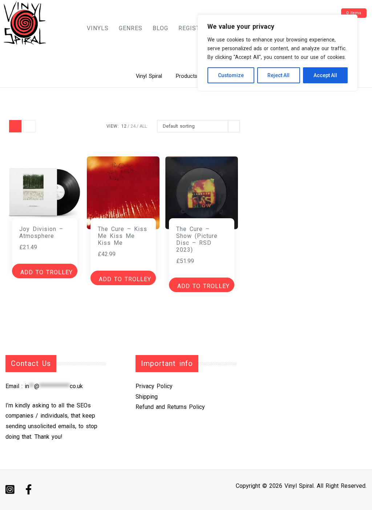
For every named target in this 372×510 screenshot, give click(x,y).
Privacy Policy (154, 386)
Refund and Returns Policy (170, 406)
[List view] (29, 126)
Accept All (325, 75)
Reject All (278, 75)
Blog (160, 28)
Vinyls (98, 28)
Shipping (147, 396)
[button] (44, 271)
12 (123, 126)
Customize (231, 75)
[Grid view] (15, 126)
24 (133, 126)
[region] (277, 53)
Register (192, 28)
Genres (130, 28)
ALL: (144, 126)
